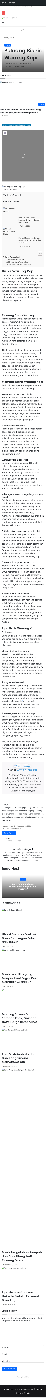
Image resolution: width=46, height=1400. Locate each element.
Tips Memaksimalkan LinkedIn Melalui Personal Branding (20, 1296)
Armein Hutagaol (27, 769)
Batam (5, 125)
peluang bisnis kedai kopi (13, 807)
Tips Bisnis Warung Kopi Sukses (19, 264)
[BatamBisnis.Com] (9, 18)
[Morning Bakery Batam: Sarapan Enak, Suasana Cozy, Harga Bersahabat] (23, 1000)
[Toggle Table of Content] (39, 254)
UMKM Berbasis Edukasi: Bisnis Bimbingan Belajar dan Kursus (20, 938)
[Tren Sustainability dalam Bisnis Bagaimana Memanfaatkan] (23, 1040)
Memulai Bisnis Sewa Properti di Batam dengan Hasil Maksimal (29, 220)
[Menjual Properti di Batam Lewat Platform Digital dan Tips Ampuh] (10, 232)
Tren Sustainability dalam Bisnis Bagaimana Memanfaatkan (20, 1058)
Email (5, 1354)
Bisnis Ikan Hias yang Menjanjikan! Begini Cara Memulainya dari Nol (20, 978)
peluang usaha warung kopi (18, 817)
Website (6, 1361)
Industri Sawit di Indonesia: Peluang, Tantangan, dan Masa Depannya (20, 111)
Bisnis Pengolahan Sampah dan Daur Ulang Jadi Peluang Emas (22, 1256)
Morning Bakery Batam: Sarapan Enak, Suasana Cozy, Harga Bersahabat (19, 1018)
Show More (8, 833)
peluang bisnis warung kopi (23, 811)
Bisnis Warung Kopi (12, 257)
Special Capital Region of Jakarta (19, 125)
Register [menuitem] (11, 3)
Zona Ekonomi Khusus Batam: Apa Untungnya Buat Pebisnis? (23, 886)
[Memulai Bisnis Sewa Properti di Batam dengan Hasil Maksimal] (10, 211)
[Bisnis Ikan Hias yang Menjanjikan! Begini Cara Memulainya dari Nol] (23, 960)
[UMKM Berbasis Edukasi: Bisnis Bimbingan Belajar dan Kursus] (23, 920)
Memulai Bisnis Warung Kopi (18, 262)
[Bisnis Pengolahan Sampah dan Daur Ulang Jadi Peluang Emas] (23, 1159)
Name (5, 1347)
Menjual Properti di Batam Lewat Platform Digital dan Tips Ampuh (30, 240)
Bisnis (8, 45)
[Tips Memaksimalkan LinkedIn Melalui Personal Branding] (23, 1278)
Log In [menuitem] (3, 3)
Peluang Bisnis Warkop (16, 259)
